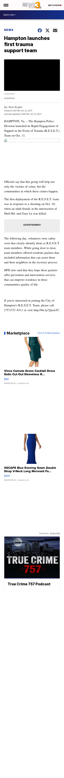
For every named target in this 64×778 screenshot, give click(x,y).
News (8, 30)
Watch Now (54, 5)
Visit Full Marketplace (49, 333)
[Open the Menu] (6, 5)
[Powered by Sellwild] (55, 533)
